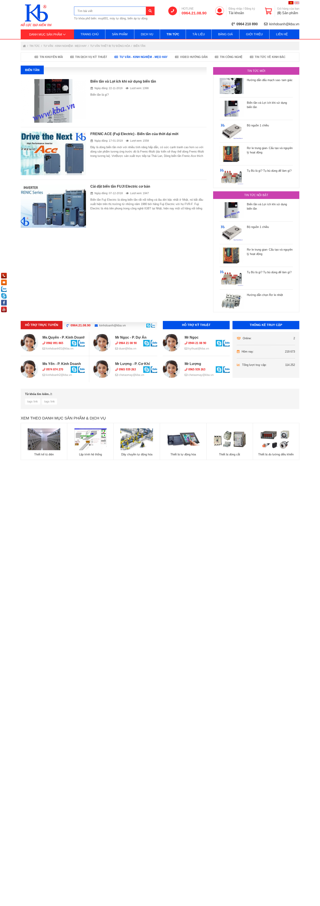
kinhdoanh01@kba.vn (59, 348)
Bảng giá (225, 34)
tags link (32, 401)
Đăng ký (250, 8)
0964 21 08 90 (127, 343)
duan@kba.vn (127, 348)
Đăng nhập (235, 8)
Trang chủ (90, 34)
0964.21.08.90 (194, 13)
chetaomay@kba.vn (131, 375)
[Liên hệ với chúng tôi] (148, 325)
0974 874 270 (54, 369)
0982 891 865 (54, 343)
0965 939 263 (127, 369)
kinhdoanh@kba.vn (284, 24)
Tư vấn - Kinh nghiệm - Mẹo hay (65, 46)
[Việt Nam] (290, 2)
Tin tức (173, 34)
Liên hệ (282, 34)
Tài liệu (198, 34)
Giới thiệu (254, 34)
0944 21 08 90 (196, 343)
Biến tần (139, 46)
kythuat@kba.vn (198, 348)
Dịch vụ (147, 34)
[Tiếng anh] (296, 2)
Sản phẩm (120, 34)
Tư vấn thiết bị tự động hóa (110, 46)
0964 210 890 (247, 24)
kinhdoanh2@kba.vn (58, 375)
